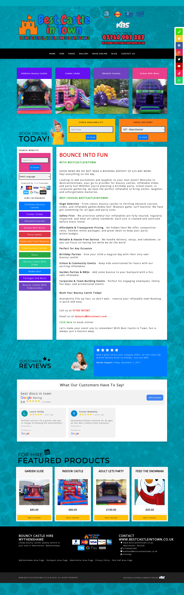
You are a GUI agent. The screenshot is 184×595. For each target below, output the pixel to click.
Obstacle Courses (35, 221)
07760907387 (130, 548)
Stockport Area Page (57, 560)
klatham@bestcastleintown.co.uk (140, 551)
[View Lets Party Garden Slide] (34, 492)
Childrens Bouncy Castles (35, 206)
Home (53, 54)
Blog (114, 53)
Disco (35, 254)
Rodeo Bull (34, 271)
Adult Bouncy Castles (34, 248)
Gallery (83, 53)
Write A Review (155, 397)
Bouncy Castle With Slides (34, 263)
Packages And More (34, 278)
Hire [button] (61, 53)
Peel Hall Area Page (122, 560)
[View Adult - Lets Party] (111, 492)
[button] (42, 426)
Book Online (99, 53)
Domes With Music (35, 227)
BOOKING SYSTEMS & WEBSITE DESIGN (141, 578)
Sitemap (127, 554)
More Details (34, 517)
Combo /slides (35, 214)
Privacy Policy (102, 560)
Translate (43, 183)
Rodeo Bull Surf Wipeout (34, 241)
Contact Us (128, 53)
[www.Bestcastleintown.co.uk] (54, 27)
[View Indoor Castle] (73, 492)
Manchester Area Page (81, 560)
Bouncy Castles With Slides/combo (35, 286)
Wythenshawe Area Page (31, 560)
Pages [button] (71, 53)
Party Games (34, 234)
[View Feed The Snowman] (150, 492)
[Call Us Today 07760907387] (123, 37)
